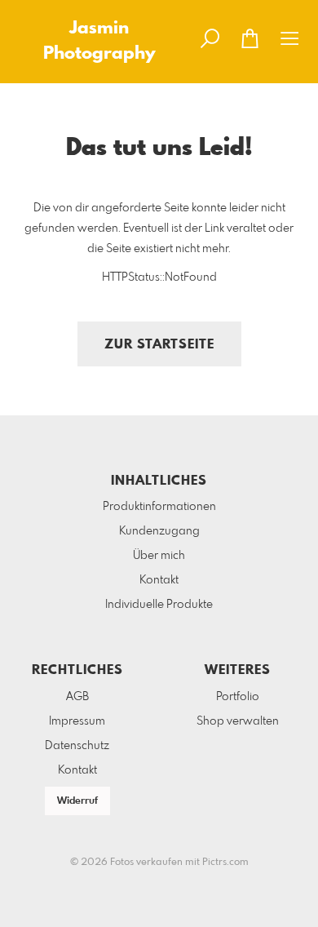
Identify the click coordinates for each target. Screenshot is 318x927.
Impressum (77, 721)
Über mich (159, 555)
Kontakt (159, 580)
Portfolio (237, 697)
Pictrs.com (225, 862)
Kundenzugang (159, 531)
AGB (77, 697)
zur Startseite (159, 345)
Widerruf (77, 801)
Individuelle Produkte (159, 604)
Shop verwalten (238, 721)
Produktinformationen (159, 506)
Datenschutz (77, 746)
